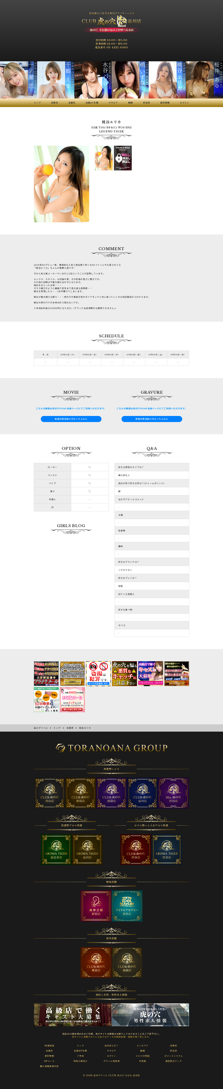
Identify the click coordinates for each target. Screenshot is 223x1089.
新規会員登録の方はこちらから (71, 419)
